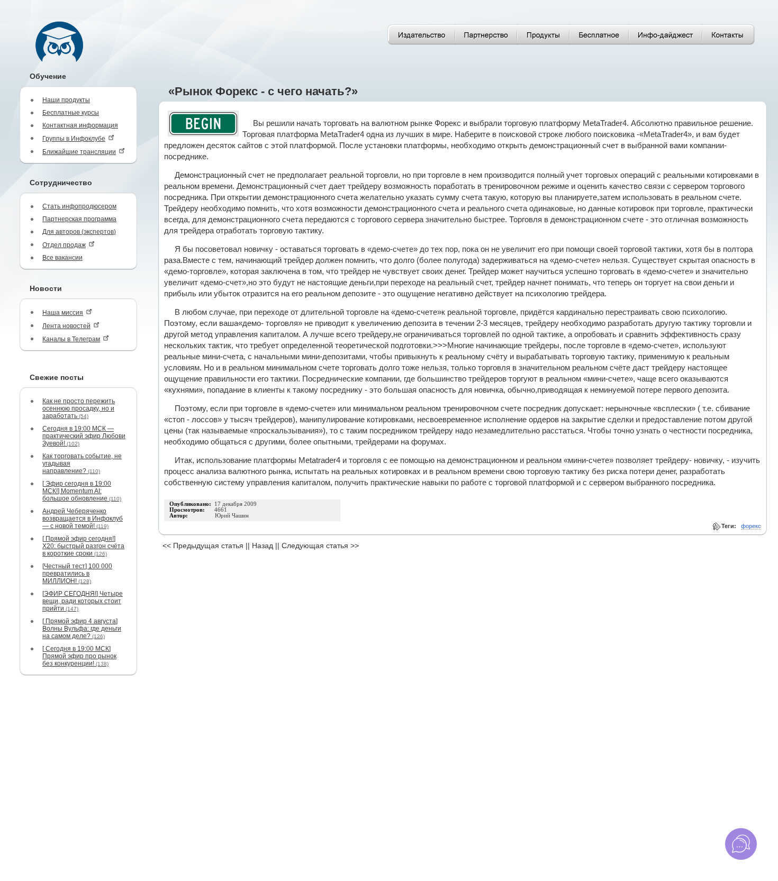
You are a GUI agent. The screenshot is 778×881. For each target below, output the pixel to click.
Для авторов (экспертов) (79, 231)
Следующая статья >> (320, 545)
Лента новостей (66, 326)
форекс (751, 526)
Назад (262, 545)
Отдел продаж (64, 245)
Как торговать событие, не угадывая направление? (82, 463)
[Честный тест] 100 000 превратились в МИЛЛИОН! (77, 573)
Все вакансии (62, 257)
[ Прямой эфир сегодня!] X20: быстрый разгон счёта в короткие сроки (83, 546)
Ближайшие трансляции (79, 152)
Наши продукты (66, 100)
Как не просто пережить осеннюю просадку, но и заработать (78, 408)
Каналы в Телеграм (71, 339)
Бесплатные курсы (70, 112)
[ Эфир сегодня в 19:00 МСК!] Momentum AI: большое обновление (81, 491)
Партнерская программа (79, 219)
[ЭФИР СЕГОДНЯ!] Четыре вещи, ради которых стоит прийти (82, 601)
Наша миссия (62, 312)
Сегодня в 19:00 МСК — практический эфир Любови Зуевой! (83, 436)
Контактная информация (80, 125)
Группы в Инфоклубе (73, 138)
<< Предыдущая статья (202, 545)
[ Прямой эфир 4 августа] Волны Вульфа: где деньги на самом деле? (81, 628)
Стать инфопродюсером (79, 206)
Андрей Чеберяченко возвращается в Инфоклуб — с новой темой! (82, 518)
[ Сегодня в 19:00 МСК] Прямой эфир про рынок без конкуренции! (79, 656)
